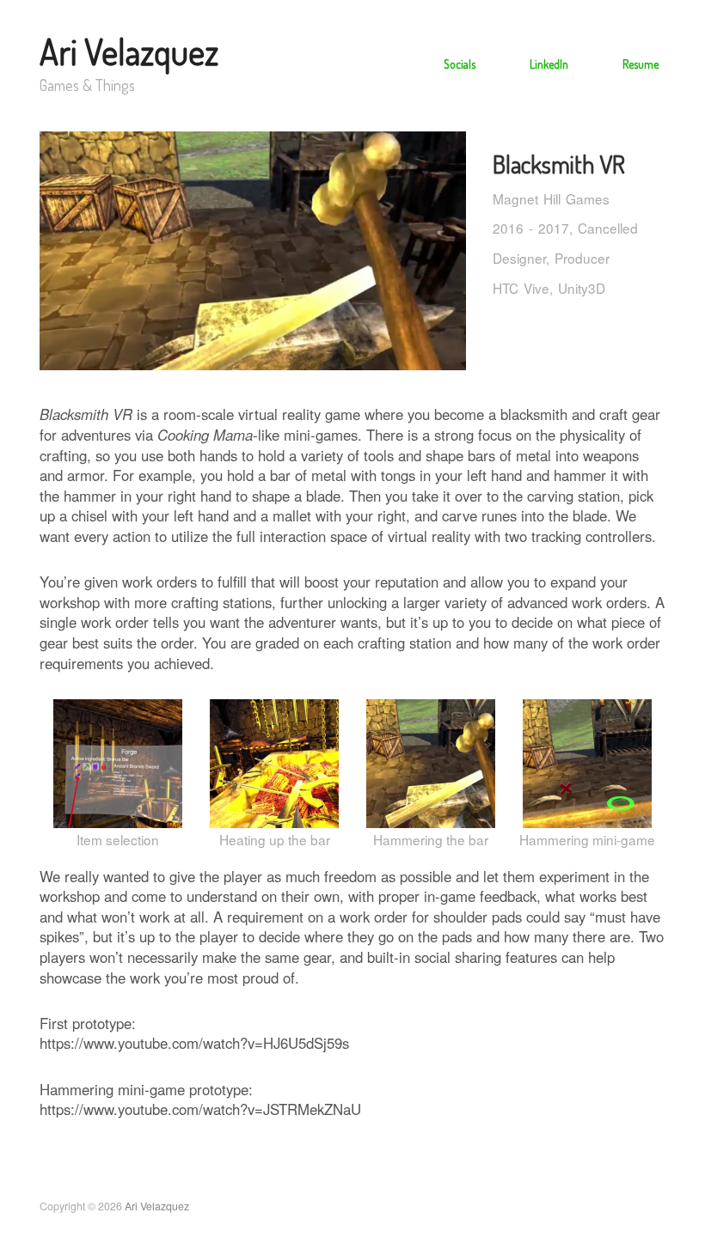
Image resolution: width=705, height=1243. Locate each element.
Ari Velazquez (129, 51)
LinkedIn (549, 64)
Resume (640, 64)
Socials (459, 64)
